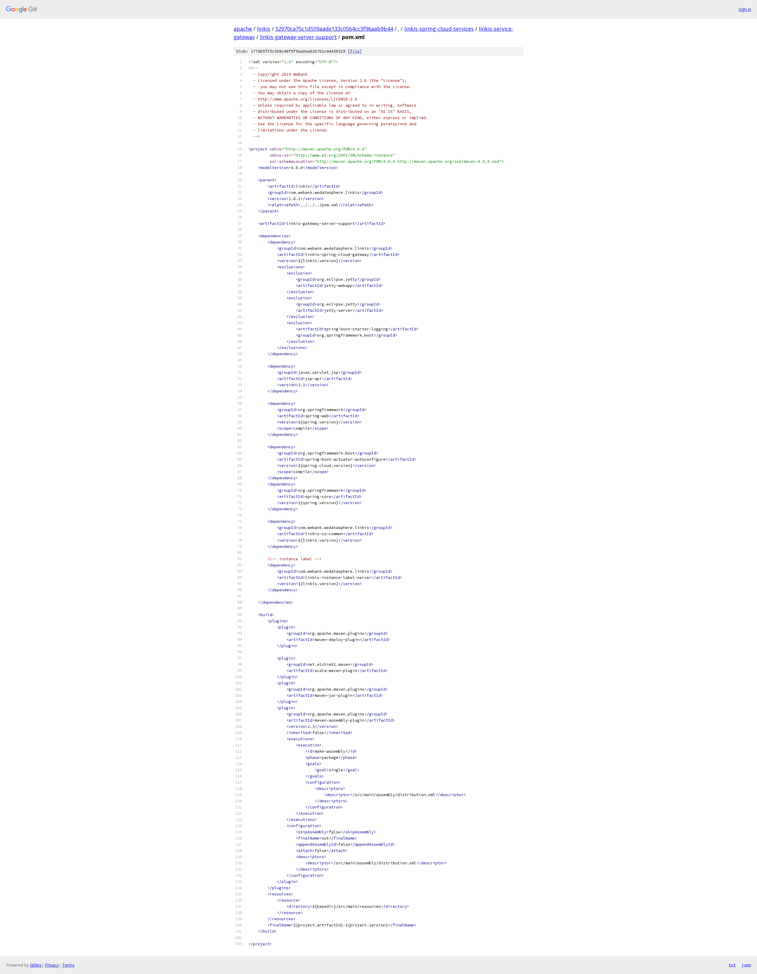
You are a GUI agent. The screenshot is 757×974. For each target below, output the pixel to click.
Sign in (745, 9)
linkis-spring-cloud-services (439, 28)
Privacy (52, 965)
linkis (263, 28)
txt (732, 964)
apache (243, 28)
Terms (68, 965)
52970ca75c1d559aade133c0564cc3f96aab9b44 (334, 28)
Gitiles (35, 965)
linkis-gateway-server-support (298, 36)
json (746, 964)
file (355, 51)
